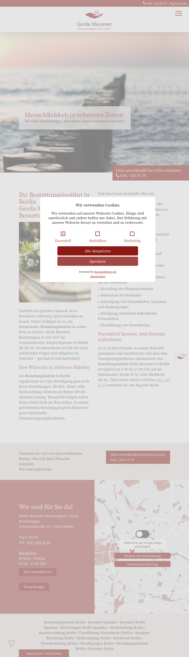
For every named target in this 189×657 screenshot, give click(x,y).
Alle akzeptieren (98, 251)
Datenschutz (97, 276)
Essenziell (63, 240)
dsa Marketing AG (105, 271)
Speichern (98, 261)
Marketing (132, 240)
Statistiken (97, 240)
